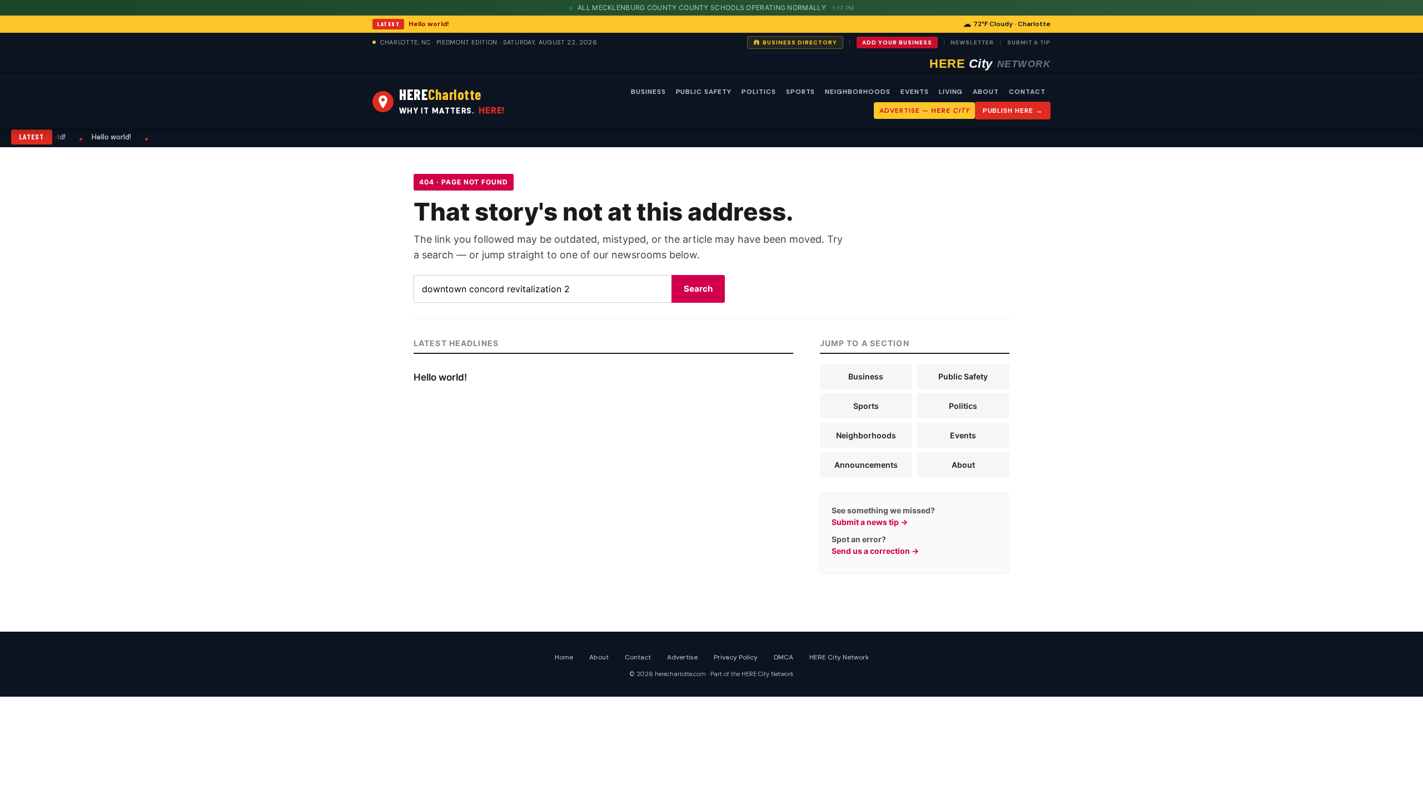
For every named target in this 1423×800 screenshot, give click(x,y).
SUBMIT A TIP (1029, 42)
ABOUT (986, 91)
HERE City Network (839, 657)
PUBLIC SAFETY (704, 91)
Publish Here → (1013, 110)
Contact (638, 657)
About (963, 464)
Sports (866, 406)
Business (865, 376)
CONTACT (1027, 91)
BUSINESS (648, 91)
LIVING (951, 91)
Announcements (866, 464)
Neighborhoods (866, 435)
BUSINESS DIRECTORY (800, 42)
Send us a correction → (875, 551)
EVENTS (914, 91)
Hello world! (429, 23)
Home (564, 657)
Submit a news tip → (870, 522)
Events (963, 435)
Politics (963, 406)
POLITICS (759, 91)
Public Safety (963, 376)
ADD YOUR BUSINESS (897, 42)
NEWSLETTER (972, 42)
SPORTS (800, 91)
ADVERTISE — (924, 110)
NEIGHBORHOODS (857, 91)
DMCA (783, 657)
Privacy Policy (736, 657)
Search (698, 288)
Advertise (682, 657)
